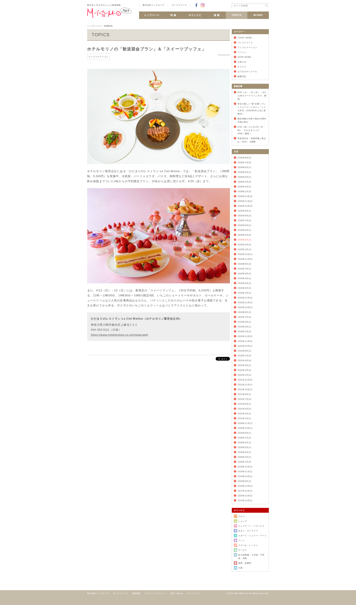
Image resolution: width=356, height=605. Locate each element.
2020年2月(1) (244, 457)
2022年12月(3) (245, 336)
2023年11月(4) (245, 302)
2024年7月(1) (244, 269)
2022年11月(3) (245, 341)
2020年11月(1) (245, 423)
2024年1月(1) (244, 293)
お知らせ (242, 62)
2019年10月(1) (245, 476)
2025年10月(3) (245, 206)
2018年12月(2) (245, 486)
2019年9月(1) (244, 481)
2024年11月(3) (245, 259)
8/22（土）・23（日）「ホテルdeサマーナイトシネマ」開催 (252, 95)
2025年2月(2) (244, 244)
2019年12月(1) (245, 467)
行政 (240, 568)
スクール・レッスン (248, 545)
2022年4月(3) (244, 360)
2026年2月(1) (244, 187)
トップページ (151, 15)
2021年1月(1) (244, 418)
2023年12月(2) (245, 298)
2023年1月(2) (244, 331)
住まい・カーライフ (248, 531)
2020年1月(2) (244, 462)
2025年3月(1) (244, 240)
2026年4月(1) (244, 177)
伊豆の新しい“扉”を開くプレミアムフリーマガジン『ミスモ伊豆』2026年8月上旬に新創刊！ (252, 109)
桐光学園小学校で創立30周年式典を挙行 (252, 120)
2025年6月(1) (244, 225)
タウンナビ (195, 15)
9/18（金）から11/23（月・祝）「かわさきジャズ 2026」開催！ (251, 130)
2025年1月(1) (244, 249)
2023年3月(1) (244, 327)
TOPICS (237, 15)
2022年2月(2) (244, 370)
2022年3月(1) (244, 365)
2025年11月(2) (245, 201)
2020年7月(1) (244, 438)
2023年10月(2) (245, 307)
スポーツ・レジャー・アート (252, 535)
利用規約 (136, 593)
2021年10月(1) (245, 389)
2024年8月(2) (244, 264)
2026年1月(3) (244, 191)
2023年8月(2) (244, 312)
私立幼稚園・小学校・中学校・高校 (251, 556)
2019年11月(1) (245, 471)
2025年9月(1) (244, 211)
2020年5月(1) (244, 447)
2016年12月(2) (245, 496)
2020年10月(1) (245, 428)
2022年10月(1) (245, 346)
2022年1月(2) (244, 375)
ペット (241, 540)
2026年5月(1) (244, 172)
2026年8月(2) (244, 158)
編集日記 (242, 76)
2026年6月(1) (244, 167)
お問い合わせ (176, 593)
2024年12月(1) (245, 254)
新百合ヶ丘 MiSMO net (109, 14)
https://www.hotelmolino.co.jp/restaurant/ (119, 334)
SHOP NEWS (244, 57)
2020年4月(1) (244, 452)
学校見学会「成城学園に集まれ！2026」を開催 (252, 140)
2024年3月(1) (244, 283)
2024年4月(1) (244, 278)
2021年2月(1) (244, 413)
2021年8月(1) (244, 394)
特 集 (173, 15)
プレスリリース (179, 5)
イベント (242, 52)
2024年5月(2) (244, 273)
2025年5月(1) (244, 230)
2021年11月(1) (245, 384)
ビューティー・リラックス (251, 526)
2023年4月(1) (244, 322)
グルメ (241, 516)
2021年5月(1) (244, 404)
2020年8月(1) (244, 433)
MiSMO (258, 15)
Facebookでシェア (196, 5)
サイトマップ (193, 593)
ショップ (242, 521)
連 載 (217, 15)
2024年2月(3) (244, 288)
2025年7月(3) (244, 220)
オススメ (242, 67)
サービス (242, 550)
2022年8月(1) (244, 351)
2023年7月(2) (244, 317)
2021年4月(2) (244, 409)
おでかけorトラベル (247, 71)
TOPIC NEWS (245, 38)
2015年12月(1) (245, 500)
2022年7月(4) (244, 355)
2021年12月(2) (245, 380)
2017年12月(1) (245, 491)
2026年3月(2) (244, 182)
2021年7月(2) (244, 399)
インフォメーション (247, 47)
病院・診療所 (244, 563)
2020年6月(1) (244, 442)
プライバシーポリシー (155, 593)
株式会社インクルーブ (153, 5)
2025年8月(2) (244, 215)
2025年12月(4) (245, 196)
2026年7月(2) (244, 162)
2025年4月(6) (244, 235)
